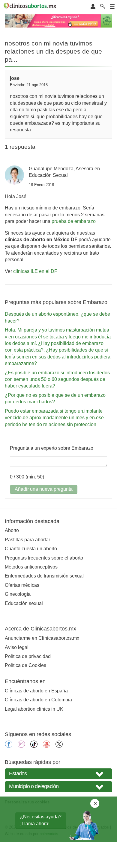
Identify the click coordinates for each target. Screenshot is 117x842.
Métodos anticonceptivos (31, 566)
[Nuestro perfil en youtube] (46, 746)
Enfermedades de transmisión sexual (44, 575)
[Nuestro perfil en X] (59, 746)
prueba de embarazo (74, 221)
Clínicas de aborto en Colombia (38, 699)
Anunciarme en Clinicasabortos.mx (42, 638)
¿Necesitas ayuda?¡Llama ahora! (41, 820)
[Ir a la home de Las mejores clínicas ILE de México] (30, 6)
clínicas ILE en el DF (35, 271)
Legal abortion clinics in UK (34, 709)
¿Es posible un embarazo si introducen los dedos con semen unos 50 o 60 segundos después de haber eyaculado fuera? (57, 379)
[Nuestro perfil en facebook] (9, 746)
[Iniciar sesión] (93, 6)
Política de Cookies (25, 665)
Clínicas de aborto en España (36, 690)
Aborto (12, 530)
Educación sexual (24, 603)
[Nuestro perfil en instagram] (21, 746)
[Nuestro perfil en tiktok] (34, 746)
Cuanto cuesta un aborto (31, 548)
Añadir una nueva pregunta (44, 489)
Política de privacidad (28, 656)
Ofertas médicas (22, 585)
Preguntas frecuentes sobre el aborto (44, 557)
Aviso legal (16, 647)
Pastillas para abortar (27, 539)
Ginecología (18, 594)
